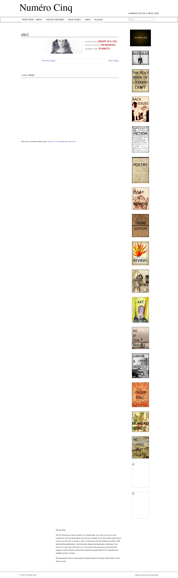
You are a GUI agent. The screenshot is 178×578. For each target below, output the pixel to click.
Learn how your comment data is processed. (61, 141)
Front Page (28, 20)
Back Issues (74, 20)
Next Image (114, 60)
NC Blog (99, 20)
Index (88, 20)
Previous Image (48, 60)
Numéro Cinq (45, 6)
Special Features (55, 20)
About (39, 20)
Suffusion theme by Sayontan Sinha (146, 575)
